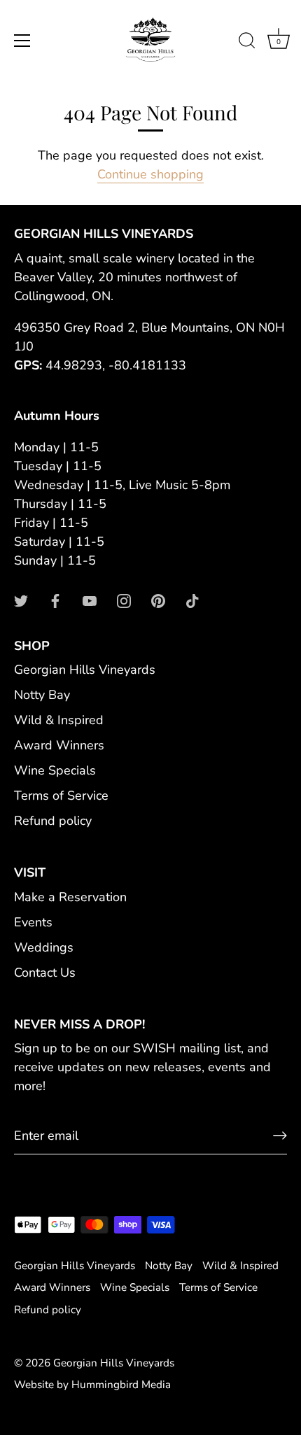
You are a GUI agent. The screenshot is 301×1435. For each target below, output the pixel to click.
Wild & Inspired (59, 720)
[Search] (247, 42)
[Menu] (22, 40)
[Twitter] (21, 600)
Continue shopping (150, 174)
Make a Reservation (70, 897)
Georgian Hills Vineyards (84, 669)
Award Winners (59, 745)
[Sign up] (280, 1136)
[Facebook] (55, 600)
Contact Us (45, 972)
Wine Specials (55, 770)
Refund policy (53, 820)
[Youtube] (90, 600)
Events (33, 922)
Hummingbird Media (121, 1385)
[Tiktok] (193, 600)
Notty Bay (42, 694)
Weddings (44, 947)
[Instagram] (124, 600)
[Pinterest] (158, 600)
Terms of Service (61, 795)
